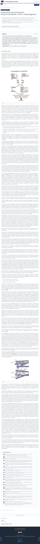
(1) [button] (4, 114)
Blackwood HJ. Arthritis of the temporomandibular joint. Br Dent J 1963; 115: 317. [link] (20, 486)
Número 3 (12, 7)
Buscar (36, 4)
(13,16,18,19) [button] (14, 353)
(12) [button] (36, 218)
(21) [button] (6, 448)
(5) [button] (5, 300)
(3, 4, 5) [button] (27, 276)
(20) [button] (9, 403)
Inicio (1, 7)
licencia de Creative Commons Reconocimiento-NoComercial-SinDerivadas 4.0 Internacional (20, 536)
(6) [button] (4, 60)
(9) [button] (25, 262)
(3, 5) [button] (27, 294)
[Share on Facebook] (20, 515)
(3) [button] (32, 294)
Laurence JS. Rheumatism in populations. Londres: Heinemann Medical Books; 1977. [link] (20, 456)
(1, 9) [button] (7, 174)
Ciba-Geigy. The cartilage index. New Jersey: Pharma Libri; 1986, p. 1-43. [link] (20, 501)
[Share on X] (22, 515)
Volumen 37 (8, 7)
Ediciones (4, 7)
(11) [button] (12, 204)
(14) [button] (22, 322)
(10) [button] (7, 200)
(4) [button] (7, 289)
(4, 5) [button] (8, 420)
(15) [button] (6, 333)
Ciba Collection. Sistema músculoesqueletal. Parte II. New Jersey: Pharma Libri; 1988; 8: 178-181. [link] (20, 494)
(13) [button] (31, 272)
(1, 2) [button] (23, 56)
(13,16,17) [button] (12, 351)
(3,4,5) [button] (36, 57)
